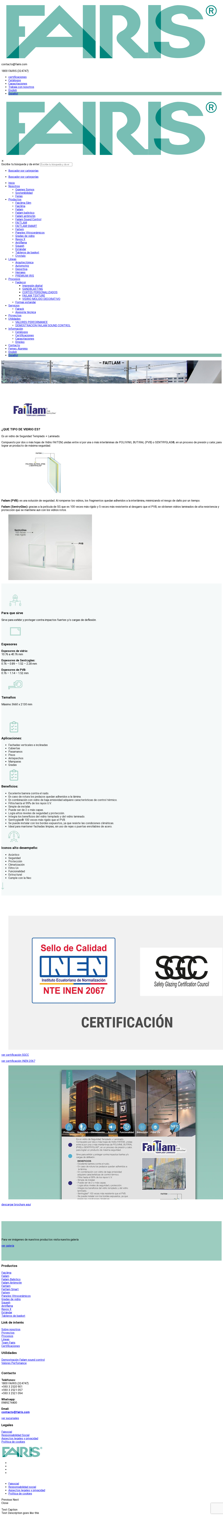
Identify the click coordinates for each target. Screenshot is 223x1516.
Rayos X (6, 1309)
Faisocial (6, 1431)
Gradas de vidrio (11, 1299)
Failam (5, 1276)
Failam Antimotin (11, 1282)
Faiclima (6, 1272)
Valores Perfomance (14, 1363)
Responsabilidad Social (15, 1435)
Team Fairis (8, 1342)
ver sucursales (10, 1418)
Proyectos (7, 1332)
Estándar (6, 1312)
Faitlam (5, 1286)
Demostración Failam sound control (23, 1359)
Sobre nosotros (10, 1329)
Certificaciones (10, 1346)
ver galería (7, 1245)
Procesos (7, 1336)
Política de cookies (13, 1441)
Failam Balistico (11, 1279)
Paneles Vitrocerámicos (16, 1296)
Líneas (5, 1339)
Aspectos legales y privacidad (19, 1438)
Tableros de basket (13, 1315)
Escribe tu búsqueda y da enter (20, 164)
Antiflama (7, 1306)
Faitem (5, 1292)
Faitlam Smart (10, 1289)
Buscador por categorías (23, 170)
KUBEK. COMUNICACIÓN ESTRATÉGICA (51, 1478)
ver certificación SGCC (15, 1054)
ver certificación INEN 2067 (18, 1061)
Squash (5, 1302)
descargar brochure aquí (16, 1204)
